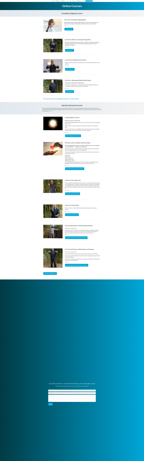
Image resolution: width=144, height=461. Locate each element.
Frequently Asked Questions (80, 386)
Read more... (66, 25)
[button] (50, 404)
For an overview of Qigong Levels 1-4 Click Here (61, 99)
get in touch (50, 110)
